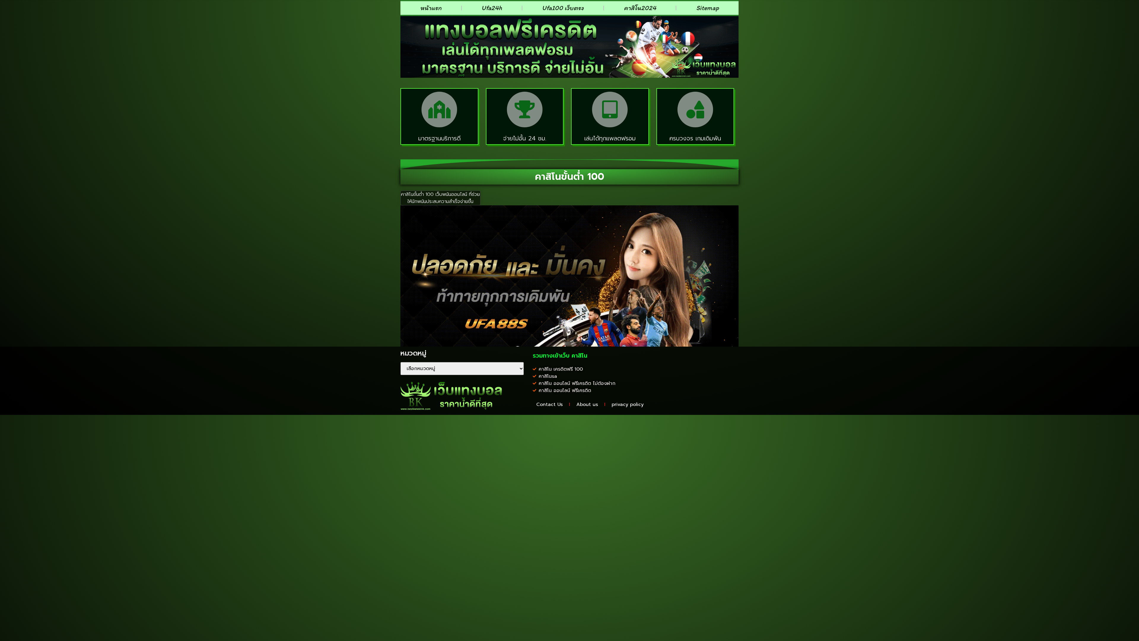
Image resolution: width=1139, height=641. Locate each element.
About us (587, 404)
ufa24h (491, 8)
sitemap (707, 8)
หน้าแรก (430, 8)
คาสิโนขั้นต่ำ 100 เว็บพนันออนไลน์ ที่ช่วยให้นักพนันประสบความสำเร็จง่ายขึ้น (440, 198)
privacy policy (628, 404)
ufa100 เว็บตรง (563, 8)
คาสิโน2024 (640, 8)
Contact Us (549, 404)
